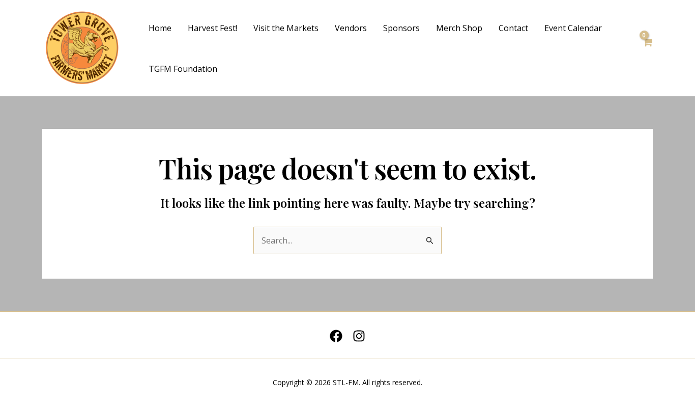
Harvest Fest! (212, 28)
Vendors (351, 28)
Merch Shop (459, 28)
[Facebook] (336, 336)
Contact (513, 28)
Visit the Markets (285, 28)
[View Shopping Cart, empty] (647, 48)
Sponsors (401, 28)
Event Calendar (573, 28)
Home (160, 28)
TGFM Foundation (183, 68)
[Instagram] (359, 336)
